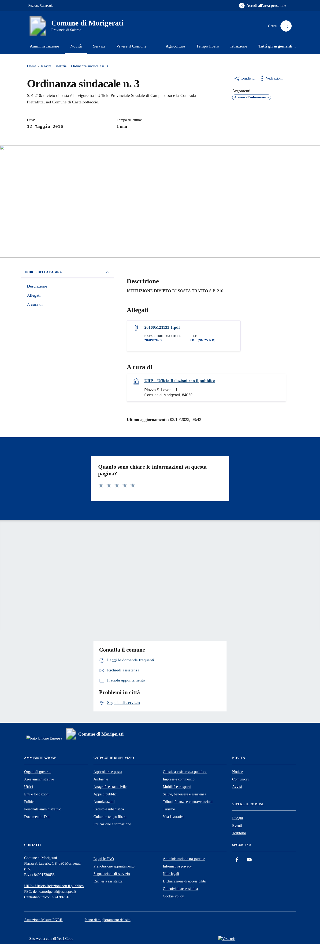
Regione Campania (40, 5)
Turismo (169, 809)
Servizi (99, 46)
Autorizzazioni (104, 802)
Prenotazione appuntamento (113, 866)
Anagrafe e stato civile (110, 787)
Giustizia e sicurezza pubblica (185, 772)
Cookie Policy (173, 896)
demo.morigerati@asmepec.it (54, 891)
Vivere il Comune (131, 46)
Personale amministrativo (42, 809)
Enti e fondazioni (36, 794)
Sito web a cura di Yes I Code (51, 938)
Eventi (237, 825)
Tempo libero (207, 46)
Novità (76, 46)
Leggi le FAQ (103, 859)
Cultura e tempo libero (110, 817)
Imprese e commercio (178, 779)
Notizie (237, 772)
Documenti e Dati (37, 817)
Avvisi (237, 787)
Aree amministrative (39, 779)
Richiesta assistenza (108, 881)
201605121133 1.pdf (162, 327)
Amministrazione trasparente (184, 859)
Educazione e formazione (112, 824)
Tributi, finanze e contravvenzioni (187, 802)
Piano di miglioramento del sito (107, 920)
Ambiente (100, 779)
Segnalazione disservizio (111, 874)
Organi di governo (37, 772)
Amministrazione (44, 46)
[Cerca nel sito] (286, 26)
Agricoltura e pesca (107, 772)
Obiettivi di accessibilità (180, 889)
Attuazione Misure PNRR (43, 920)
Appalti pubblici (105, 794)
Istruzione (238, 46)
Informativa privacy (177, 866)
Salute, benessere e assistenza (184, 794)
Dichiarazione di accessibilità (184, 881)
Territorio (239, 833)
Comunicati (240, 779)
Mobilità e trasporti (177, 787)
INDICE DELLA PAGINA (43, 272)
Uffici (28, 787)
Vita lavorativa (173, 817)
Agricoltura (175, 46)
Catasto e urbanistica (108, 809)
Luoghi (237, 818)
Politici (29, 802)
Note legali (171, 874)
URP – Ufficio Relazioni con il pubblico (179, 380)
